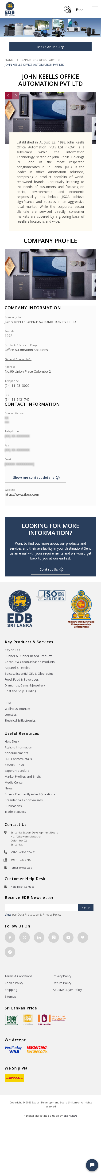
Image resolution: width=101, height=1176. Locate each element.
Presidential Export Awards (24, 800)
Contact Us (48, 569)
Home (9, 59)
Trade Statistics (15, 812)
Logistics (11, 715)
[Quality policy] (50, 595)
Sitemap (10, 997)
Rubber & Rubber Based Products (28, 656)
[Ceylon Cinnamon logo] (28, 1019)
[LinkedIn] (39, 937)
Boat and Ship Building (20, 691)
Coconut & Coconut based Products (30, 662)
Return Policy (62, 983)
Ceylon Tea (12, 650)
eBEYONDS (70, 1115)
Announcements (16, 753)
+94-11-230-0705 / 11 (23, 852)
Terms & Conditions (18, 976)
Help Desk (12, 741)
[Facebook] (10, 937)
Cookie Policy (14, 983)
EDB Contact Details (18, 759)
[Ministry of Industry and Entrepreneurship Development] (81, 608)
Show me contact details (33, 477)
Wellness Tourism (17, 709)
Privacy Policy (62, 976)
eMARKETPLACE (16, 765)
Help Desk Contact (22, 886)
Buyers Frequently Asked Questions (30, 794)
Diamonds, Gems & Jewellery (25, 685)
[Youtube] (68, 937)
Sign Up (85, 907)
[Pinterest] (83, 937)
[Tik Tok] (10, 952)
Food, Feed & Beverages (22, 680)
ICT (7, 697)
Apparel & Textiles (17, 668)
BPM (8, 703)
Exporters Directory (38, 59)
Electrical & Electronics (20, 721)
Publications (13, 806)
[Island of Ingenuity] (52, 1019)
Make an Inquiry (50, 47)
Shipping (11, 990)
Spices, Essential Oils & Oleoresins (29, 674)
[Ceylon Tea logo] (11, 1020)
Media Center (14, 782)
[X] (24, 937)
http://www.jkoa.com (22, 494)
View (8, 915)
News (9, 788)
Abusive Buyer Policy (67, 990)
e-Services (67, 7)
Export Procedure (17, 771)
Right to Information (18, 747)
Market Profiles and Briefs (23, 777)
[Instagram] (53, 937)
